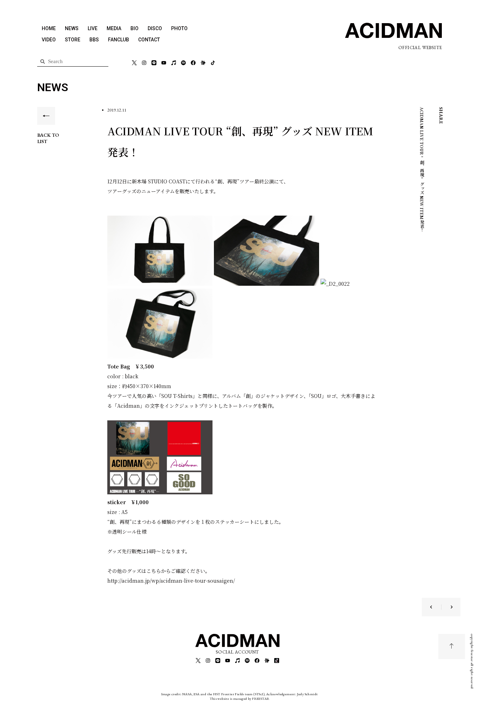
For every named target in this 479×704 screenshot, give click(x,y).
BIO (134, 28)
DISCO (155, 28)
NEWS (72, 28)
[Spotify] (183, 63)
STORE (72, 39)
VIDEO (49, 39)
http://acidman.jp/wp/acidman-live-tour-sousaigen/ (171, 580)
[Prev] (435, 607)
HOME (49, 28)
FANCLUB (118, 39)
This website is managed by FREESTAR (240, 698)
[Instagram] (144, 63)
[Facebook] (193, 63)
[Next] (447, 607)
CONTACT (149, 39)
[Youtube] (164, 63)
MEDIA (114, 28)
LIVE (92, 28)
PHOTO (179, 28)
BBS (94, 39)
